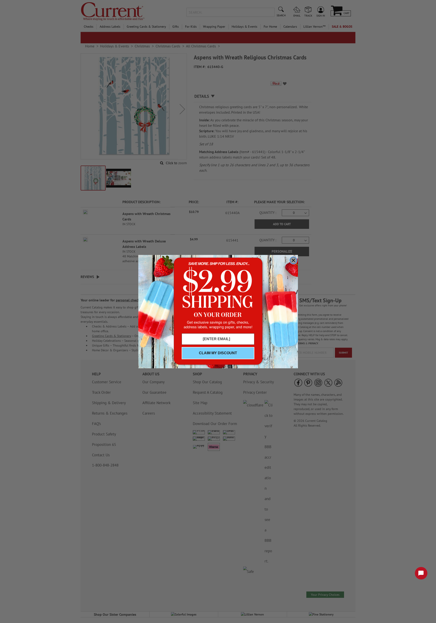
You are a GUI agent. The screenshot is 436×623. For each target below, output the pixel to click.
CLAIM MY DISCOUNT (218, 353)
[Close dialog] (293, 260)
